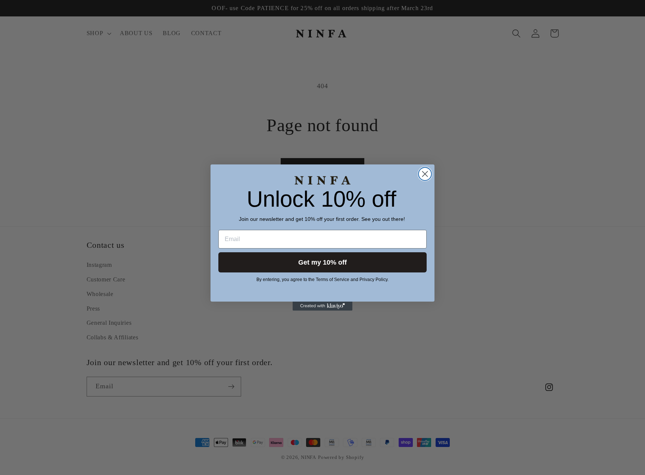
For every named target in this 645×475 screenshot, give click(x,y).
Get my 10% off (322, 262)
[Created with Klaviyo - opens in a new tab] (322, 306)
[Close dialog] (424, 174)
